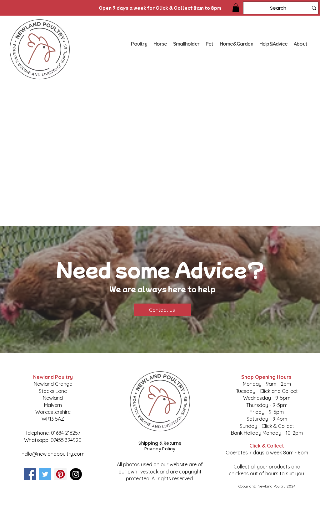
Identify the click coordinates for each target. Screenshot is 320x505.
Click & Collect (266, 446)
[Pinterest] (60, 474)
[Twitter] (45, 474)
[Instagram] (76, 474)
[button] (235, 7)
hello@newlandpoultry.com (53, 454)
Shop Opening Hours (266, 377)
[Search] (314, 8)
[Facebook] (30, 474)
